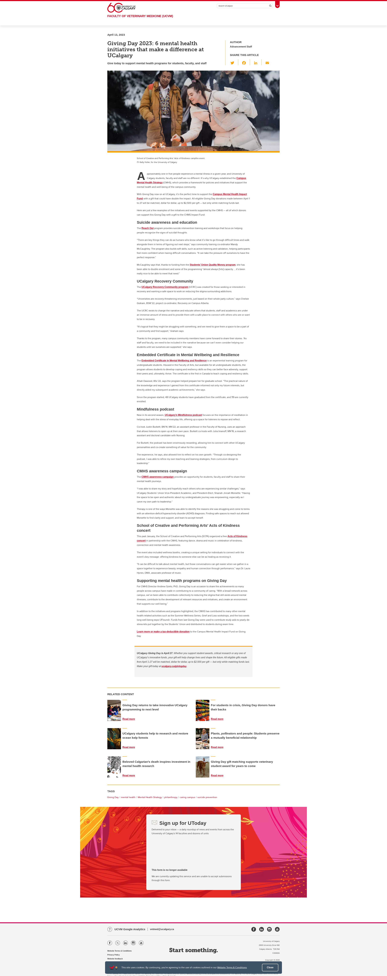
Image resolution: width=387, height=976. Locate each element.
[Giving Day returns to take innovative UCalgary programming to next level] (114, 710)
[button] (234, 62)
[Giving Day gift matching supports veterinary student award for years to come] (202, 767)
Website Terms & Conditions (232, 967)
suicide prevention (207, 797)
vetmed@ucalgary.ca (162, 929)
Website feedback (115, 959)
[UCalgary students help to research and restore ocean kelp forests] (114, 738)
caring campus (187, 797)
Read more (128, 719)
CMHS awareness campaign (157, 477)
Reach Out (147, 228)
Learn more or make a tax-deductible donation (163, 631)
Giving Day (113, 797)
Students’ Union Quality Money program (213, 264)
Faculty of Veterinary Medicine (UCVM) (140, 16)
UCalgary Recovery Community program (164, 287)
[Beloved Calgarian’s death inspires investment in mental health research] (114, 767)
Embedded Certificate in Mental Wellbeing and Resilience (174, 360)
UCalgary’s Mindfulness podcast (183, 415)
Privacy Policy (113, 955)
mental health (128, 797)
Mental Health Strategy (150, 797)
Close (270, 967)
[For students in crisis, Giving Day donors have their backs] (202, 710)
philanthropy (170, 797)
